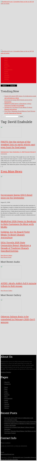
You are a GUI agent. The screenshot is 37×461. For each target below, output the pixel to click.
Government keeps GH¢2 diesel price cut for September (16, 196)
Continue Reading (6, 372)
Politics (6, 64)
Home (6, 58)
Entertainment (8, 69)
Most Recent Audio (6, 257)
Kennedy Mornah (30, 152)
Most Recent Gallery (6, 290)
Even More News (11, 171)
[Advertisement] (18, 28)
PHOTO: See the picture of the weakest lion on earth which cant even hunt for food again (18, 144)
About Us (5, 85)
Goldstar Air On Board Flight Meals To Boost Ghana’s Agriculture (15, 234)
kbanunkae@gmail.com (7, 454)
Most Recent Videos (6, 255)
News (5, 60)
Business (6, 65)
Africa (6, 67)
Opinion (6, 79)
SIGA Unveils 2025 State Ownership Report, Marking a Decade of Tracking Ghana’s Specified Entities (16, 246)
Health (6, 71)
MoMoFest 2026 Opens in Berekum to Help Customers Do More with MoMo (18, 224)
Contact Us (12, 85)
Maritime (6, 77)
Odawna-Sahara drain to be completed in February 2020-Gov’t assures (18, 319)
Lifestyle (6, 75)
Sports (6, 73)
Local (5, 62)
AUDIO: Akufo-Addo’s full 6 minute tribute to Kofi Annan (18, 285)
